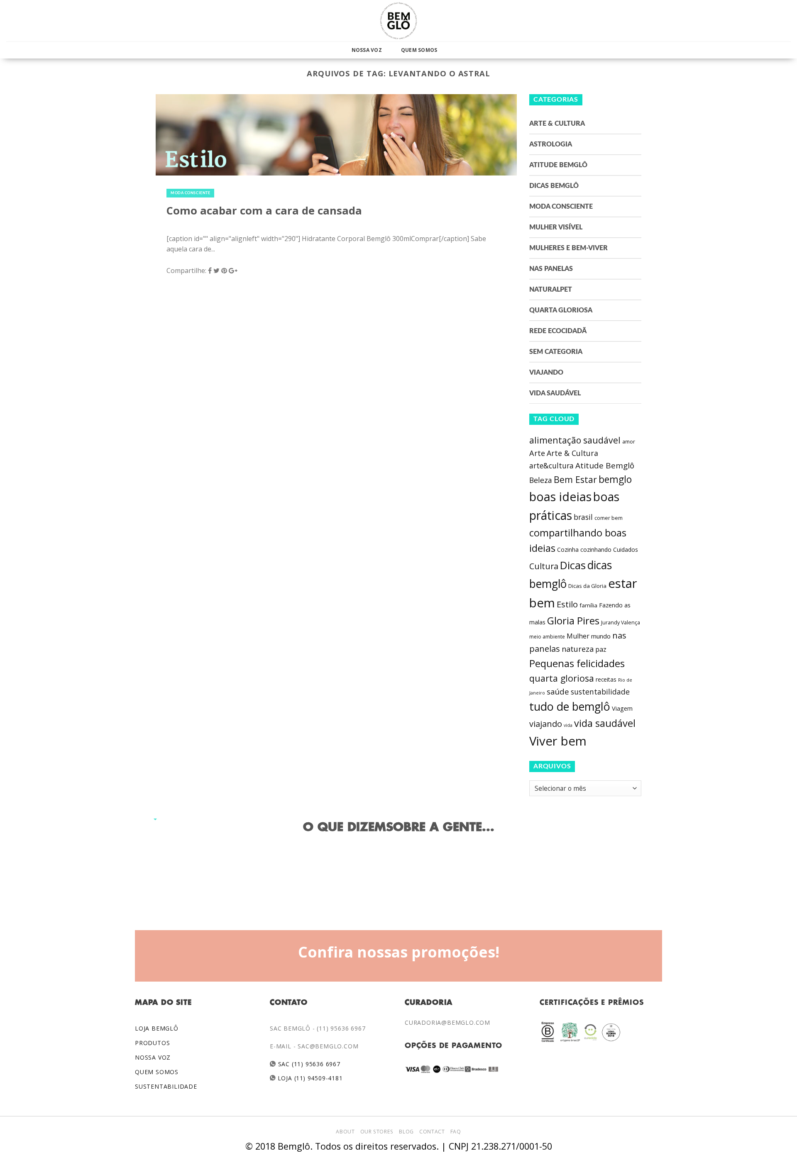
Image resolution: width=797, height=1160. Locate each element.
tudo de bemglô (569, 706)
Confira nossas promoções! (398, 952)
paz (600, 649)
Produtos (152, 1043)
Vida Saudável (555, 393)
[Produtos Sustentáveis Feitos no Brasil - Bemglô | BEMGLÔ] (398, 20)
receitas (606, 679)
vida (568, 725)
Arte (537, 453)
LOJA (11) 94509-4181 (309, 1078)
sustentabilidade (600, 692)
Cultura (543, 566)
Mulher (578, 636)
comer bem (608, 518)
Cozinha (568, 549)
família (588, 605)
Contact (432, 1131)
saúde (558, 691)
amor (628, 441)
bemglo (615, 479)
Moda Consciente (190, 193)
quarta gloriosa (561, 678)
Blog (406, 1131)
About (345, 1131)
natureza (578, 649)
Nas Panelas (551, 269)
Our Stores (377, 1131)
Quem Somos (419, 50)
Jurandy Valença (620, 622)
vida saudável (605, 723)
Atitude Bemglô (558, 165)
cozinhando (595, 549)
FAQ (455, 1131)
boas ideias (560, 496)
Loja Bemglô (156, 1028)
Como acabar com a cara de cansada (264, 210)
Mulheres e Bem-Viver (568, 248)
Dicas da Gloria (587, 586)
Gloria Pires (573, 620)
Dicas (573, 565)
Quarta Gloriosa (560, 310)
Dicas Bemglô (554, 186)
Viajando (546, 372)
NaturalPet (550, 289)
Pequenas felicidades (577, 663)
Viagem (622, 708)
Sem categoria (555, 351)
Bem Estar (575, 479)
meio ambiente (547, 636)
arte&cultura (551, 465)
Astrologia (550, 144)
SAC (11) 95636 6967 (308, 1064)
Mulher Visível (555, 227)
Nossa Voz (367, 50)
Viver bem (558, 741)
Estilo (567, 604)
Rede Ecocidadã (558, 331)
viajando (545, 723)
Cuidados (625, 549)
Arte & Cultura (557, 123)
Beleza (540, 480)
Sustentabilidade (166, 1086)
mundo (601, 636)
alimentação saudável (575, 440)
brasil (583, 517)
